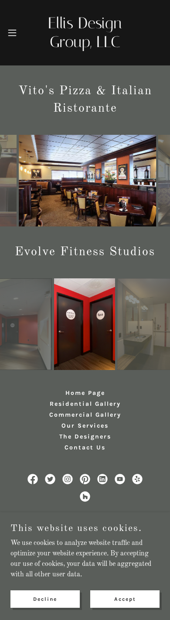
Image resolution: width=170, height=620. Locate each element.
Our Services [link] (85, 425)
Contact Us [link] (85, 447)
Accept (125, 599)
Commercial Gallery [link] (85, 414)
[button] (13, 32)
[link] (85, 32)
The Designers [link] (85, 436)
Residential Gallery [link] (85, 404)
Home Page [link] (85, 393)
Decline (45, 599)
